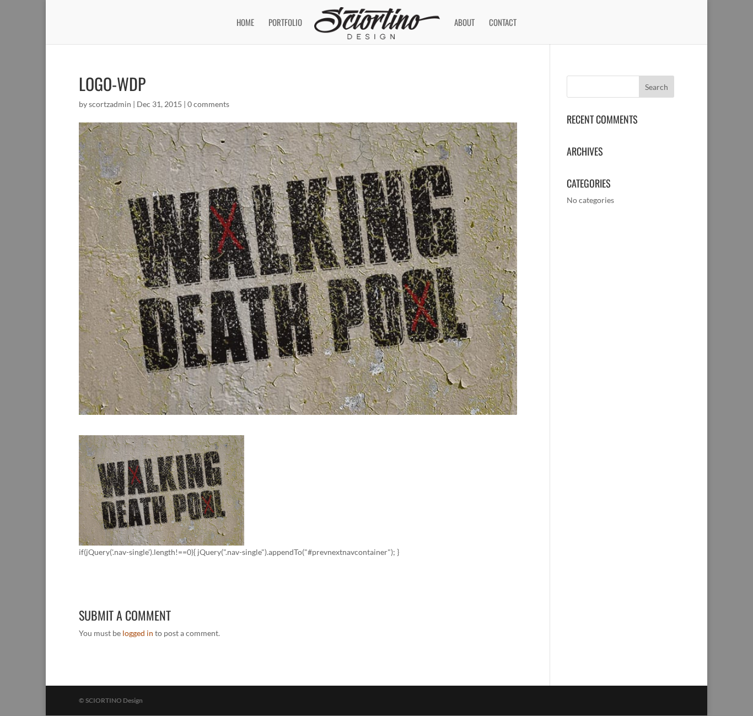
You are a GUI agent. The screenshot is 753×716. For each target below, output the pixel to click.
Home (245, 23)
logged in (137, 633)
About (464, 23)
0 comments (208, 104)
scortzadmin (110, 104)
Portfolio (285, 23)
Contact (503, 23)
